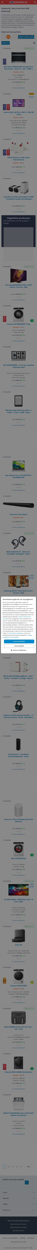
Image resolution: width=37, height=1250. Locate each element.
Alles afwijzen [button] (19, 646)
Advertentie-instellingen (16, 633)
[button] (18, 650)
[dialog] (18, 625)
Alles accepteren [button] (19, 641)
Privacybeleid (14, 637)
